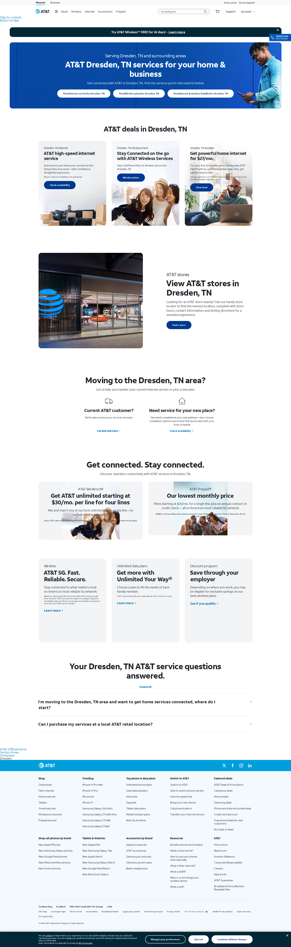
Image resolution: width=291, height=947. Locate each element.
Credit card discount (226, 814)
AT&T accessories (136, 850)
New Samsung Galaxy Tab (97, 850)
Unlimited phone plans (139, 784)
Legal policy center (131, 911)
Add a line (131, 796)
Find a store (230, 2)
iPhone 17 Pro (90, 790)
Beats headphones (137, 868)
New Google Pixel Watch (96, 868)
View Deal (201, 187)
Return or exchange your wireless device (184, 879)
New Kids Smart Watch (95, 874)
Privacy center (173, 911)
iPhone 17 (87, 802)
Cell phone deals (223, 790)
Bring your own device (183, 802)
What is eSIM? (178, 871)
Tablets (43, 802)
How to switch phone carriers (187, 790)
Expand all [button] (145, 687)
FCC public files (46, 916)
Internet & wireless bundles (200, 93)
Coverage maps (58, 911)
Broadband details (110, 911)
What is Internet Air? (181, 850)
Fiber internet (46, 790)
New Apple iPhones (49, 844)
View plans (90, 530)
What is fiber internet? (183, 865)
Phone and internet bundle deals (232, 808)
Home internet (47, 796)
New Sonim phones (50, 868)
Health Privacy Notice (223, 911)
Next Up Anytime (136, 820)
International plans (137, 790)
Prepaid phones (48, 820)
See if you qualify (203, 603)
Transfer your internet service (187, 814)
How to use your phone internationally (183, 858)
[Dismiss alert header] (277, 30)
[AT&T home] (42, 11)
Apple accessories (136, 844)
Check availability (60, 185)
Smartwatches (47, 808)
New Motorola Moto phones (54, 862)
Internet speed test (181, 796)
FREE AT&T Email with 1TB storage (86, 906)
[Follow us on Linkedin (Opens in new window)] (250, 765)
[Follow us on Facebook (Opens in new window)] (233, 765)
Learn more (177, 32)
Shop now (200, 525)
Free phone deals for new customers (228, 822)
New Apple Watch (92, 856)
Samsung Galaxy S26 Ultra (97, 808)
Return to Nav (9, 20)
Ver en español (247, 2)
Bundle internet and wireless (186, 844)
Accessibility (92, 911)
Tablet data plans (136, 808)
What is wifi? (177, 886)
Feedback (61, 906)
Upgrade (131, 802)
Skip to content (10, 17)
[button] (56, 11)
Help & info (220, 874)
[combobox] (181, 11)
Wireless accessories (50, 814)
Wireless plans (139, 93)
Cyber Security (244, 911)
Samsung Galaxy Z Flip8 (96, 826)
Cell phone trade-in (181, 808)
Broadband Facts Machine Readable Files (229, 887)
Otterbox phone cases (139, 862)
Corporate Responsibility (228, 862)
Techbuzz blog (45, 906)
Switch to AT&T (179, 784)
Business (55, 2)
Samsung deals (223, 802)
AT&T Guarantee (223, 880)
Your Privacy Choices (194, 911)
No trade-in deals (224, 829)
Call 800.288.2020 (107, 430)
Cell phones (45, 784)
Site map (43, 911)
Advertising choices (153, 911)
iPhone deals (221, 796)
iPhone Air (88, 796)
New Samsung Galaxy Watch (98, 862)
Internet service (84, 93)
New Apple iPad (91, 844)
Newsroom (220, 850)
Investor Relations (224, 856)
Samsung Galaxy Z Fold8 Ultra (99, 814)
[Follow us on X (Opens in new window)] (224, 765)
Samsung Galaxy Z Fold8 (96, 820)
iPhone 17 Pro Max (92, 784)
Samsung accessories (138, 856)
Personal (40, 2)
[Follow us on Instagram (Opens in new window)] (241, 765)
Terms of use (76, 911)
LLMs (109, 906)
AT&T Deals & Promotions (228, 784)
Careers (218, 868)
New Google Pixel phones (53, 856)
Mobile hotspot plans (138, 814)
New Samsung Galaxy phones (56, 850)
